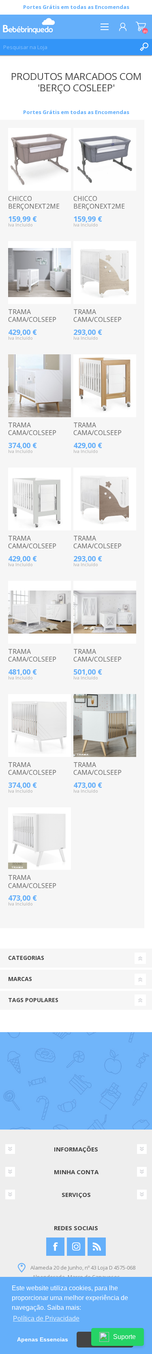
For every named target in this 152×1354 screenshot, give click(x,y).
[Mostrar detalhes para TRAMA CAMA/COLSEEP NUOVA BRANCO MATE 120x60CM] (39, 725)
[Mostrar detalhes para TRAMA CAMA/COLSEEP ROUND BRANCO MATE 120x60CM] (39, 838)
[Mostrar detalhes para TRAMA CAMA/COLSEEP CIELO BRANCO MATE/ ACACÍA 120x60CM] (104, 499)
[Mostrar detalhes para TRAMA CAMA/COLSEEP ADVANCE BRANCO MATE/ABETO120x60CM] (104, 385)
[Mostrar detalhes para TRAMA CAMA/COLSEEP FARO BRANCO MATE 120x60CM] (39, 612)
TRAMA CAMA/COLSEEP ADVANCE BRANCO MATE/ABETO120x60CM (104, 437)
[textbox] (68, 47)
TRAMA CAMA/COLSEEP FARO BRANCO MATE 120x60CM (34, 663)
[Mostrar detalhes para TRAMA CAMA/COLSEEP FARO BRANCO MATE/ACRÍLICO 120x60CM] (104, 612)
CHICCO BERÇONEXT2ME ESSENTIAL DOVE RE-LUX (34, 210)
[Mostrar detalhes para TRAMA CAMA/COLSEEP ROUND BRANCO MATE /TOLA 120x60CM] (104, 725)
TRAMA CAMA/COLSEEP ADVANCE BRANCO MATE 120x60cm (37, 323)
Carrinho (141, 27)
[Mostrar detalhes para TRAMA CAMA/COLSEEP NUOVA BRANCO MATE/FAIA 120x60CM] (39, 385)
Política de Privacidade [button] (46, 1318)
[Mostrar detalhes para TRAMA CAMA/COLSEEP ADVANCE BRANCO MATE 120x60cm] (39, 272)
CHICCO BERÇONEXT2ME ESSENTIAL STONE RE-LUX (102, 210)
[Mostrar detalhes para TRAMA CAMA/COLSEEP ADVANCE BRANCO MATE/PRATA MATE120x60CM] (39, 499)
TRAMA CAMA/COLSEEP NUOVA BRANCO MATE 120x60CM (34, 776)
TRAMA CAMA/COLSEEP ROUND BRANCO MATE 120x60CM (34, 889)
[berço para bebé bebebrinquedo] (39, 159)
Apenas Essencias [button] (42, 1339)
